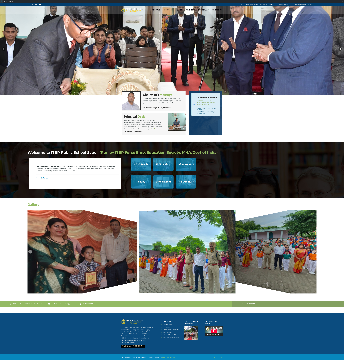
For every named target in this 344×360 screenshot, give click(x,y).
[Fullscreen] (221, 335)
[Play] (207, 335)
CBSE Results (167, 332)
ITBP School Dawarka (266, 4)
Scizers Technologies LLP (169, 357)
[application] (214, 331)
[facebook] (32, 4)
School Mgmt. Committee (171, 330)
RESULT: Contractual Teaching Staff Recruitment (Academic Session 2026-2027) (206, 102)
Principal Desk (167, 324)
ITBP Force (166, 327)
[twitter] (36, 4)
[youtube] (40, 4)
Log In (5, 1)
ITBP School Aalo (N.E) (282, 4)
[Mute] (219, 335)
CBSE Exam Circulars (169, 335)
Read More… (154, 129)
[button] (30, 252)
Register (11, 1)
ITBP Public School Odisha (249, 4)
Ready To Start (250, 304)
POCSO (309, 4)
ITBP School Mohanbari (298, 4)
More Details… (42, 178)
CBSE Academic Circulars (171, 337)
